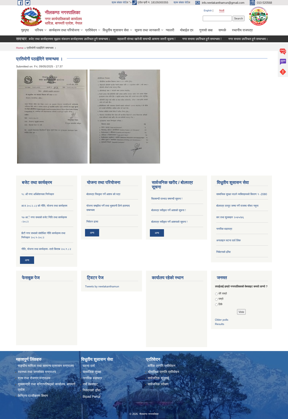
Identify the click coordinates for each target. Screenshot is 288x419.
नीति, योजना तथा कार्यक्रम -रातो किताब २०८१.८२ (46, 249)
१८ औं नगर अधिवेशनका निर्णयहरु (37, 194)
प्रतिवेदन (91, 30)
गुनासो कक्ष (206, 30)
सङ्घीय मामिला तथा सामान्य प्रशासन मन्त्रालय (46, 366)
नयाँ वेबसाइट (90, 384)
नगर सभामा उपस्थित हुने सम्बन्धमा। (240, 39)
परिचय (39, 30)
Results (219, 324)
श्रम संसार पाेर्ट (119, 2)
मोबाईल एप (186, 30)
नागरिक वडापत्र (92, 378)
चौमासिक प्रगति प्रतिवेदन (163, 372)
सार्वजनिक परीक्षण (158, 384)
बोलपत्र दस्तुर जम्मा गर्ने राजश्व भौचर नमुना (237, 205)
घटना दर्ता (89, 366)
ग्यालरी (170, 30)
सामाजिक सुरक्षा (92, 372)
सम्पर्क (222, 30)
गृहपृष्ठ (25, 30)
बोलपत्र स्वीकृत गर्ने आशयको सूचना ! (169, 221)
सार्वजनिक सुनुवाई (158, 378)
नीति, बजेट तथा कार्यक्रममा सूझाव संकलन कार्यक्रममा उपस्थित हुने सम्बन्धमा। (58, 39)
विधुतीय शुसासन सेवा (116, 30)
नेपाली (221, 10)
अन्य (27, 260)
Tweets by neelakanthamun (102, 286)
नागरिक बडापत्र (224, 228)
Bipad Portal (92, 396)
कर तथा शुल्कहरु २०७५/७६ (230, 217)
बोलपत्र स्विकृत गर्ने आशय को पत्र (103, 194)
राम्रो (220, 298)
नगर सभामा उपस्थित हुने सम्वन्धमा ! (193, 39)
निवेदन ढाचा (92, 221)
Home (20, 47)
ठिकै (220, 304)
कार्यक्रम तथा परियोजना (64, 30)
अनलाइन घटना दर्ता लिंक (228, 240)
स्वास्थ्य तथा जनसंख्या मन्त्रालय (37, 372)
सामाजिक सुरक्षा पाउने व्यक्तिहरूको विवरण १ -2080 (241, 194)
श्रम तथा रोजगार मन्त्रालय (34, 378)
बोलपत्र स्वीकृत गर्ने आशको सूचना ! (168, 210)
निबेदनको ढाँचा (223, 251)
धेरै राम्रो (222, 293)
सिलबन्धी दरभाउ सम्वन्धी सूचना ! (166, 198)
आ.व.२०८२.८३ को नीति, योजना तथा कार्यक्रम (44, 205)
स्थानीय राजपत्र (242, 30)
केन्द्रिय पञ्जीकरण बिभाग (33, 396)
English (208, 10)
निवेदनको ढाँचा (92, 390)
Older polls (221, 319)
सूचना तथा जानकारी (147, 30)
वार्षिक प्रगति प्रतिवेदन (161, 366)
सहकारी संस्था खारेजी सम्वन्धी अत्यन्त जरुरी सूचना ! (138, 39)
